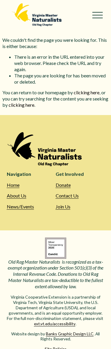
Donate (63, 185)
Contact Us (67, 195)
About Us (16, 195)
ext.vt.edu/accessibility (54, 323)
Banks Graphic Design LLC (70, 333)
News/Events (20, 206)
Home (13, 185)
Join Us (63, 206)
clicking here (86, 92)
